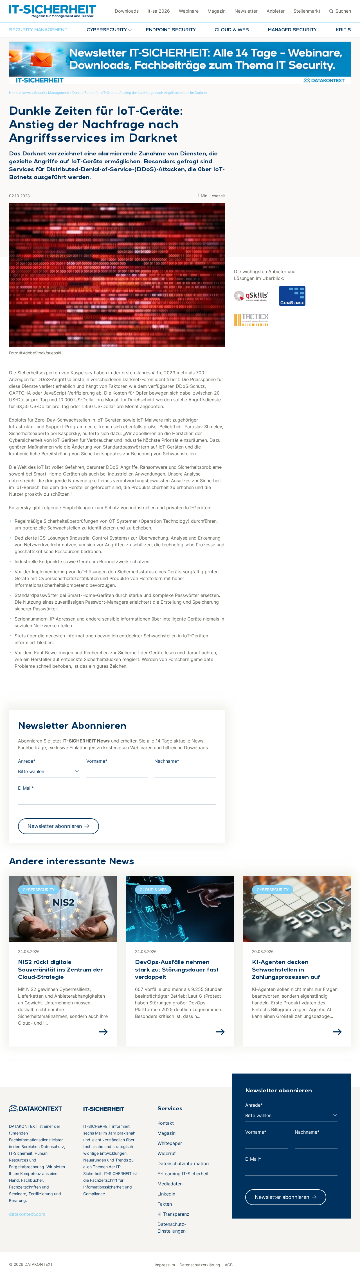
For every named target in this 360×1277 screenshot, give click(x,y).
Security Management (38, 30)
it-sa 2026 (159, 11)
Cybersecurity (39, 889)
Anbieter (276, 11)
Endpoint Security (171, 30)
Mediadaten (170, 1184)
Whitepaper (170, 1143)
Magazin (217, 11)
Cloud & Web (232, 30)
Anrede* (26, 761)
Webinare (189, 11)
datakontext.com (27, 1214)
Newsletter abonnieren (55, 826)
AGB (229, 1264)
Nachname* (166, 761)
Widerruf (167, 1153)
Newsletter (246, 11)
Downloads (127, 11)
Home (13, 92)
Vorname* (96, 761)
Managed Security (292, 30)
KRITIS (343, 30)
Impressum (165, 1264)
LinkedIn (166, 1194)
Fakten (165, 1204)
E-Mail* (26, 788)
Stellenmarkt (307, 11)
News (26, 92)
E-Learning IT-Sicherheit (183, 1173)
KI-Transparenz (173, 1214)
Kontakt (166, 1123)
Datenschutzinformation (183, 1163)
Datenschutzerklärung (199, 1264)
